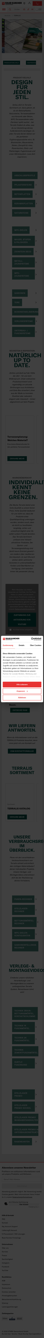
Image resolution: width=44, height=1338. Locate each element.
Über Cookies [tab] (35, 645)
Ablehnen (22, 698)
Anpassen (21, 691)
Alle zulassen (21, 684)
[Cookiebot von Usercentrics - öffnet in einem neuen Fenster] (31, 639)
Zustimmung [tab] (8, 645)
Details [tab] (22, 645)
